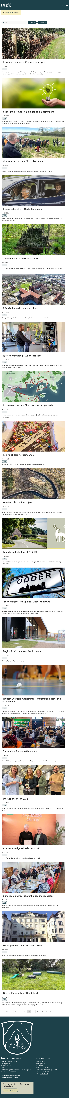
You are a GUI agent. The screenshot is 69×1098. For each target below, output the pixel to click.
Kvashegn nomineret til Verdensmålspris (24, 62)
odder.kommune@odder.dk (48, 1070)
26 (7, 1011)
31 (29, 1011)
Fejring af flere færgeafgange (18, 455)
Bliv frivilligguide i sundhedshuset (21, 308)
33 (38, 1011)
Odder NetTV (44, 1074)
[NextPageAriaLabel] (50, 1011)
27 (11, 1011)
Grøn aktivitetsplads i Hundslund (20, 993)
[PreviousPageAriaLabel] (3, 1011)
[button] (67, 5)
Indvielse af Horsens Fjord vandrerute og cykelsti (28, 405)
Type (32, 22)
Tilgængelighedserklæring (11, 1075)
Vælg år (42, 22)
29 (20, 1011)
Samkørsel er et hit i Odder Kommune (22, 209)
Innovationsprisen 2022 (15, 799)
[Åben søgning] (63, 5)
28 (15, 1011)
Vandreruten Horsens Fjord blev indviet (23, 161)
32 (33, 1011)
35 (46, 1011)
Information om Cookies (10, 1077)
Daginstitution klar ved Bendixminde (22, 651)
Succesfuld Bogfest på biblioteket (21, 751)
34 (42, 1011)
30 (24, 1011)
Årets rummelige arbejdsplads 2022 (21, 848)
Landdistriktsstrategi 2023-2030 (20, 552)
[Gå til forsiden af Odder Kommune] (29, 5)
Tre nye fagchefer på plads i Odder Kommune (26, 602)
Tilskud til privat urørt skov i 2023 (20, 259)
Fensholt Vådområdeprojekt (17, 503)
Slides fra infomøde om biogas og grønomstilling (29, 112)
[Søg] (3, 22)
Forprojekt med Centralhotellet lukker (22, 946)
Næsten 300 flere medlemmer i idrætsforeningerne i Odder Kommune (32, 700)
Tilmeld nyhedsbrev (10, 1090)
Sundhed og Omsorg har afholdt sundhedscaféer (28, 896)
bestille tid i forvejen (9, 1072)
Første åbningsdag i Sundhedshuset (22, 356)
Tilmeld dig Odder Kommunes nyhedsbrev (16, 1085)
